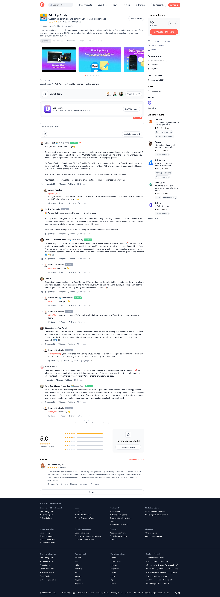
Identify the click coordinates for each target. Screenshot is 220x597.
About (80, 593)
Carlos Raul (50, 143)
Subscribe (159, 5)
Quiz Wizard (160, 160)
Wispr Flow (115, 569)
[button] (100, 41)
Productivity (115, 508)
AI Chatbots (79, 512)
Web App (59, 84)
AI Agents (149, 529)
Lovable (78, 558)
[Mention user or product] (44, 134)
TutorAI (158, 142)
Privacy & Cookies (102, 593)
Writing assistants (163, 173)
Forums (127, 5)
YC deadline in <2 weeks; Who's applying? (162, 565)
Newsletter (66, 593)
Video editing (45, 533)
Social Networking (164, 132)
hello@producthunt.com (160, 593)
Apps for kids (55, 26)
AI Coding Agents (46, 515)
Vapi (76, 572)
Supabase (79, 584)
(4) (51, 344)
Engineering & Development (51, 508)
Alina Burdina (51, 366)
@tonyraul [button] (52, 412)
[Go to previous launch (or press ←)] (170, 23)
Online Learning (92, 84)
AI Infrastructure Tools (83, 515)
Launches (102, 5)
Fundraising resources (118, 536)
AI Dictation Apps (46, 561)
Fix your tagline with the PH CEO (158, 584)
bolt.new (114, 565)
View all (92, 492)
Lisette (48, 278)
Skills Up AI (160, 183)
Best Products (85, 5)
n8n (76, 561)
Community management (84, 539)
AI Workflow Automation (119, 524)
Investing (113, 539)
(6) (51, 259)
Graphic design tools (47, 539)
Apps (74, 593)
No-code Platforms (47, 572)
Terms (91, 593)
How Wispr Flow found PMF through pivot (161, 572)
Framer (113, 572)
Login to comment (132, 134)
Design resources (46, 536)
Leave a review (128, 447)
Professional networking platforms (88, 536)
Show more (132, 94)
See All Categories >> (153, 537)
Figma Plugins (45, 576)
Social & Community (83, 529)
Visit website (136, 18)
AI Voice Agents (151, 533)
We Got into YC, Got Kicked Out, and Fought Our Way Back (162, 569)
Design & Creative (47, 529)
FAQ (86, 593)
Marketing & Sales (152, 508)
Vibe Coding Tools (46, 512)
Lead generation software (155, 512)
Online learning (67, 26)
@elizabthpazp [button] (54, 354)
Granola (78, 576)
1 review (66, 22)
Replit (113, 576)
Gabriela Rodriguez (55, 464)
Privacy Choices (117, 593)
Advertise (140, 5)
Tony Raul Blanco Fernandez (57, 386)
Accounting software (118, 533)
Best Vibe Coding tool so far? (157, 576)
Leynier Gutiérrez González (57, 239)
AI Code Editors (46, 518)
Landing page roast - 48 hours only (159, 580)
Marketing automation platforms (157, 515)
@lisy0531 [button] (52, 301)
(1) (55, 361)
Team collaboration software (120, 518)
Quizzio (158, 203)
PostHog (78, 569)
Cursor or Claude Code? (155, 558)
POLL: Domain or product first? (157, 561)
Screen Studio (116, 561)
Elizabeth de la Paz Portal (56, 328)
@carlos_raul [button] (54, 193)
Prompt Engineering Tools (84, 518)
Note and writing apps (118, 515)
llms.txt (137, 593)
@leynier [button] (52, 268)
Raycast (78, 580)
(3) (54, 484)
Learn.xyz (159, 119)
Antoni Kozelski (55, 190)
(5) (51, 234)
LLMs (45, 26)
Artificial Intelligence (74, 84)
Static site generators (48, 580)
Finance (113, 529)
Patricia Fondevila (52, 209)
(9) (51, 184)
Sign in (175, 5)
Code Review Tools (47, 569)
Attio (77, 565)
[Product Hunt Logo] (42, 4)
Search (112, 521)
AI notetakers (115, 512)
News (115, 5)
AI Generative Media (164, 136)
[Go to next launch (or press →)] (175, 23)
